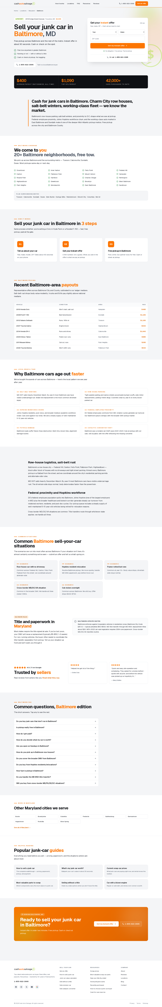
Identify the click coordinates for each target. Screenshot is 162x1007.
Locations (70, 4)
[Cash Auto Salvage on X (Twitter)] (27, 987)
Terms (139, 1003)
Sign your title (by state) (98, 978)
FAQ (78, 4)
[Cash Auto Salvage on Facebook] (16, 987)
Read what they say (50, 678)
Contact (124, 985)
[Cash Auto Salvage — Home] (25, 3)
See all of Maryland (21, 828)
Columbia (63, 816)
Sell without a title (66, 982)
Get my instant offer (116, 46)
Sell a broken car (65, 985)
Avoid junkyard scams (97, 982)
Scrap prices (94, 971)
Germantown (132, 816)
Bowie (17, 816)
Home (16, 11)
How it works (59, 4)
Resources (86, 4)
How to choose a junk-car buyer (101, 989)
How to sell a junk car (67, 975)
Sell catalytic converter (67, 989)
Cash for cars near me (97, 992)
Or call (118, 57)
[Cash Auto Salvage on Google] (37, 987)
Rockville (41, 821)
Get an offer (141, 4)
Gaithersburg (109, 816)
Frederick (86, 816)
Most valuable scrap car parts (100, 975)
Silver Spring (64, 821)
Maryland (32, 11)
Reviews (96, 4)
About (123, 971)
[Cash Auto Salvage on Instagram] (21, 987)
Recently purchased (97, 985)
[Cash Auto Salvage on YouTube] (32, 987)
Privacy (132, 1003)
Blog (122, 982)
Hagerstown (19, 821)
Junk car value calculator (68, 978)
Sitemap (145, 1003)
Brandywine (42, 816)
